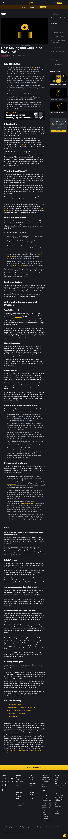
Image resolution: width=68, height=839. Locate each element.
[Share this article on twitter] (51, 17)
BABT (30, 796)
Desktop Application (20, 803)
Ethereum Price (45, 798)
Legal (17, 787)
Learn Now (43, 7)
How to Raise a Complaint (60, 815)
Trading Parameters (59, 808)
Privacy (17, 790)
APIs (56, 804)
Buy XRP (44, 814)
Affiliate (56, 777)
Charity (30, 800)
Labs (43, 784)
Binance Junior (32, 785)
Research (31, 798)
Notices (17, 800)
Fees (56, 802)
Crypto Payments (32, 783)
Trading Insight (58, 787)
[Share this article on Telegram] (60, 17)
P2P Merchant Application (47, 777)
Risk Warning (18, 798)
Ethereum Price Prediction (47, 805)
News (17, 783)
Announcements (19, 781)
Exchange (31, 777)
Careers (17, 779)
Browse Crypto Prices (46, 795)
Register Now (59, 130)
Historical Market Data (60, 785)
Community (18, 796)
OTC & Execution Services (60, 783)
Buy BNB (44, 812)
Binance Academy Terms (19, 832)
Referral (56, 779)
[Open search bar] (54, 2)
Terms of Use (5, 832)
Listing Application (46, 779)
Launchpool (31, 790)
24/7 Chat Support (59, 795)
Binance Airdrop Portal (60, 810)
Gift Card (31, 788)
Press (17, 785)
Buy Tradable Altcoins (46, 820)
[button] (65, 2)
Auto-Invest (31, 792)
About (17, 777)
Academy (31, 787)
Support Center (58, 797)
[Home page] (29, 3)
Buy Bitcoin (44, 810)
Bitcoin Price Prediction (47, 803)
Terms (17, 788)
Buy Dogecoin (45, 816)
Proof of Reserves (59, 788)
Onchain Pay (44, 786)
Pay (30, 781)
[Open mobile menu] (64, 2)
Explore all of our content (33, 767)
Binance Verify (58, 806)
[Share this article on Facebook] (55, 17)
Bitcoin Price (44, 796)
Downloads (18, 801)
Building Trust (19, 792)
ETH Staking (31, 794)
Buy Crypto (31, 779)
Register (60, 2)
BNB (56, 781)
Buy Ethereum (45, 818)
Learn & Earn (44, 793)
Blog (17, 794)
